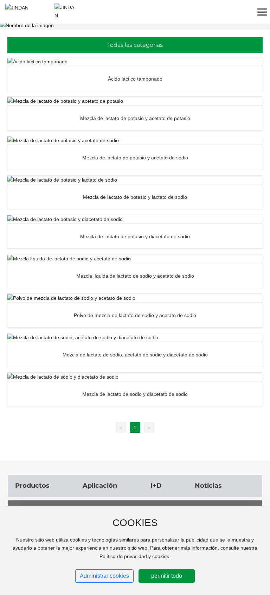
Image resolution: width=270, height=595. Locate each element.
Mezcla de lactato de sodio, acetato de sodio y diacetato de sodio (135, 354)
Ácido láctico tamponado (135, 79)
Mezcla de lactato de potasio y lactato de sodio (135, 197)
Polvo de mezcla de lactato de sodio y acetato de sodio (135, 315)
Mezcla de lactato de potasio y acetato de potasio (135, 118)
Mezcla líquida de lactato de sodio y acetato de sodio (135, 276)
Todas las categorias (135, 45)
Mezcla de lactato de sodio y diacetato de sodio (135, 394)
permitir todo (166, 576)
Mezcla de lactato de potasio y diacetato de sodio (135, 236)
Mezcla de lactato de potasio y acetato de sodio (135, 157)
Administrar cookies (104, 576)
